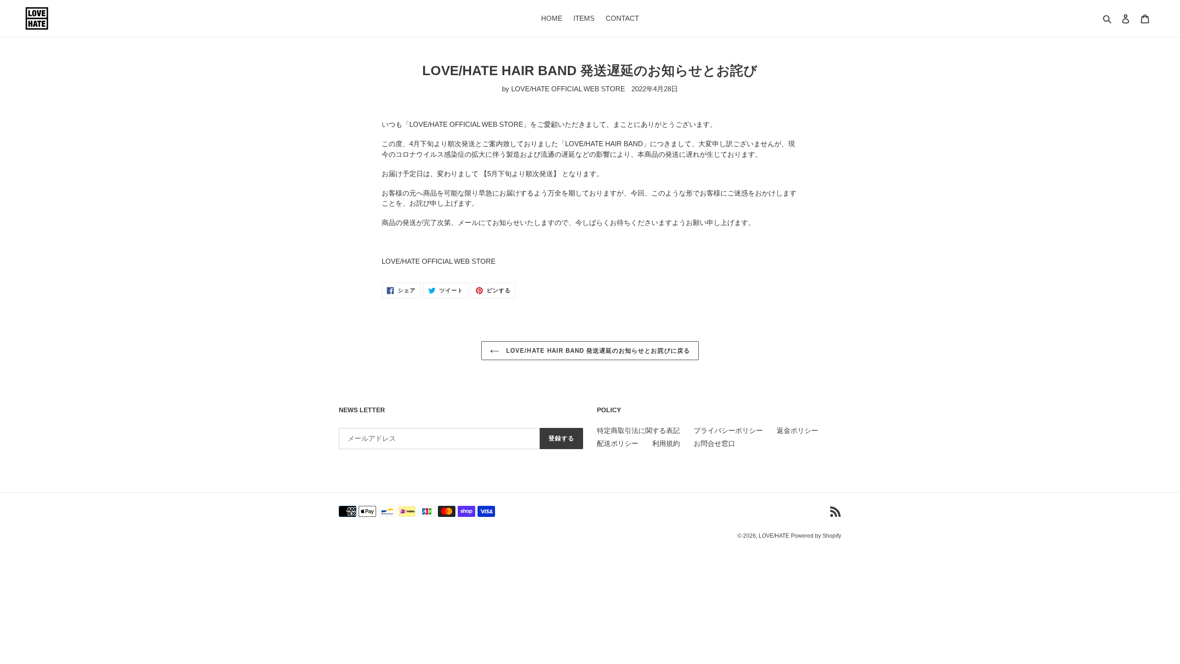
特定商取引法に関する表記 (638, 430)
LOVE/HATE (774, 536)
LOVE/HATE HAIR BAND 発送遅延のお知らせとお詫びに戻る (597, 350)
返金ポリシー (797, 430)
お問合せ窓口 (714, 443)
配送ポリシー (617, 443)
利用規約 (666, 443)
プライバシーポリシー (728, 430)
